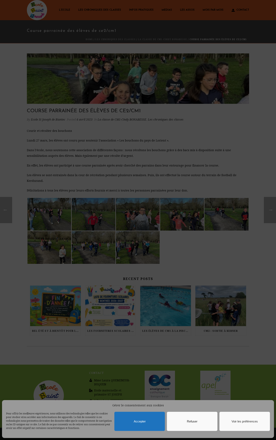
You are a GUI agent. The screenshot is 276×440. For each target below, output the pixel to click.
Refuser (192, 421)
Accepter (140, 421)
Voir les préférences (245, 421)
